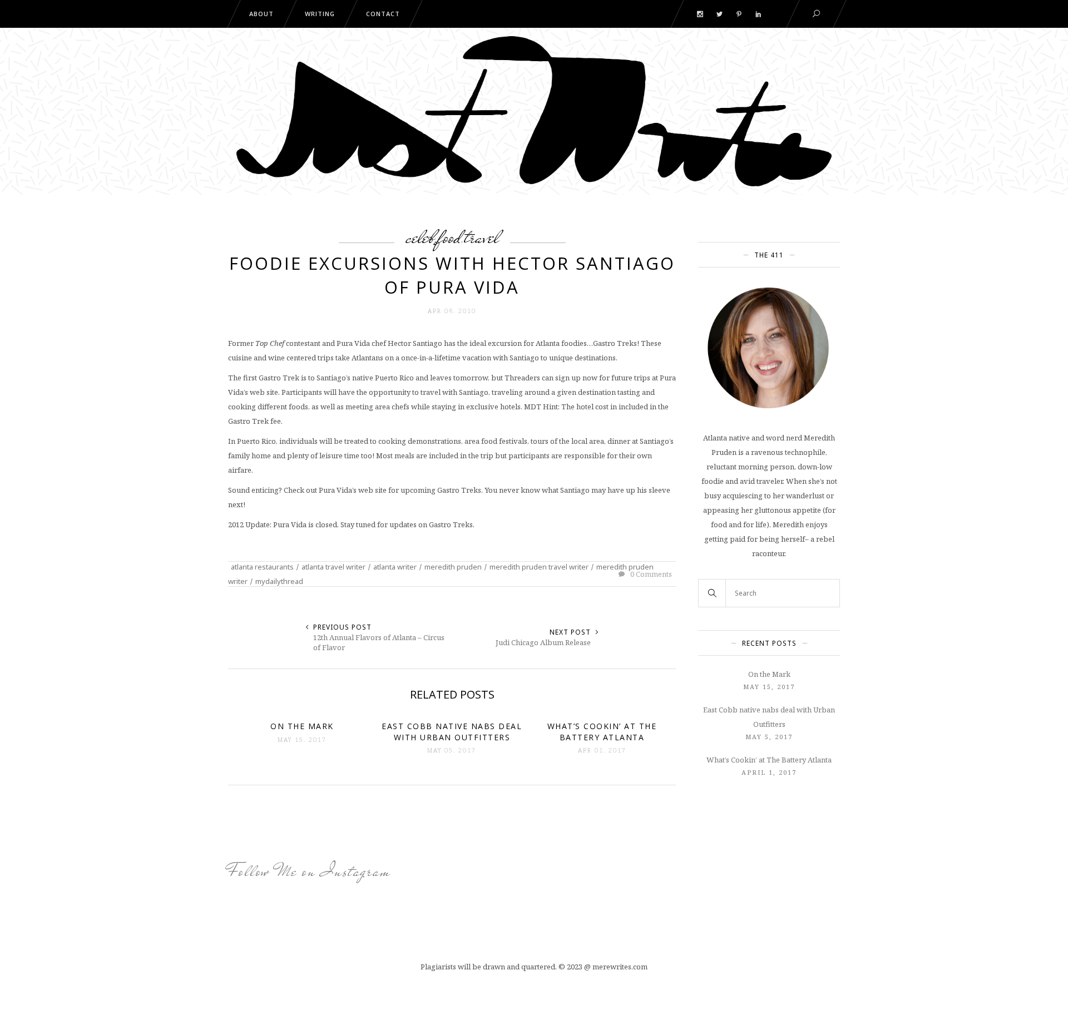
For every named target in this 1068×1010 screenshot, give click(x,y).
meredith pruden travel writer (539, 567)
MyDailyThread (279, 581)
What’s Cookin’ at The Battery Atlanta (769, 760)
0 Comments (650, 574)
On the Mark (769, 674)
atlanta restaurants (262, 567)
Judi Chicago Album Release (543, 642)
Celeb (420, 237)
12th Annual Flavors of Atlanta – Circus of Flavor (378, 642)
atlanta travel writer (333, 567)
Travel (481, 237)
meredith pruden (453, 567)
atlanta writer (395, 567)
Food (449, 237)
